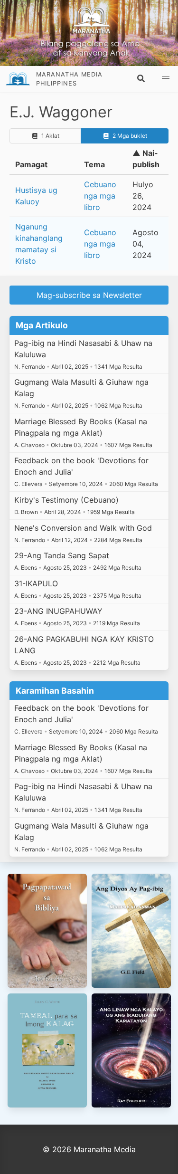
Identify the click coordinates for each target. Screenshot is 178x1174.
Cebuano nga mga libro (100, 196)
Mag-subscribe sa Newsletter (89, 295)
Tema (94, 164)
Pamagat (31, 164)
